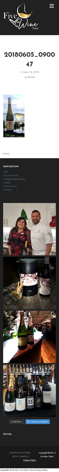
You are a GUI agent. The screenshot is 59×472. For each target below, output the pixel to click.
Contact (8, 190)
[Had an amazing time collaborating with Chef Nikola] (29, 229)
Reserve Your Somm (19, 453)
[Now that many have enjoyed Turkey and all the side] (29, 283)
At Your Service (11, 175)
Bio (6, 172)
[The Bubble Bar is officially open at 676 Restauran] (29, 337)
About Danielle (20, 456)
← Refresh (5, 154)
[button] (51, 6)
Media (7, 183)
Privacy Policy (11, 186)
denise (31, 77)
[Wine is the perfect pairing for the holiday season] (29, 390)
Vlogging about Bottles (15, 179)
